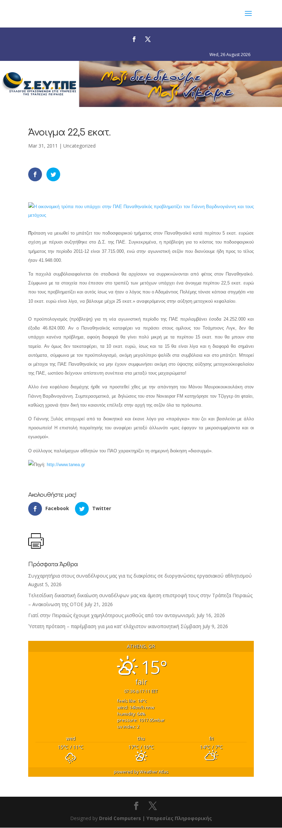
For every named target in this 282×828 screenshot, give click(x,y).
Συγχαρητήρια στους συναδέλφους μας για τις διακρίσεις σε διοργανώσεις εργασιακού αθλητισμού (140, 575)
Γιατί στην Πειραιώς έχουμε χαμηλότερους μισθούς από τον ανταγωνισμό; (111, 615)
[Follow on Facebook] (134, 39)
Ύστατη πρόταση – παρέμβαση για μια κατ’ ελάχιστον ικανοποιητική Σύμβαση (114, 626)
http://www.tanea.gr (66, 464)
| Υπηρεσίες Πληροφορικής (177, 818)
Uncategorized (79, 145)
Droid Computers (120, 818)
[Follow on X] (147, 39)
